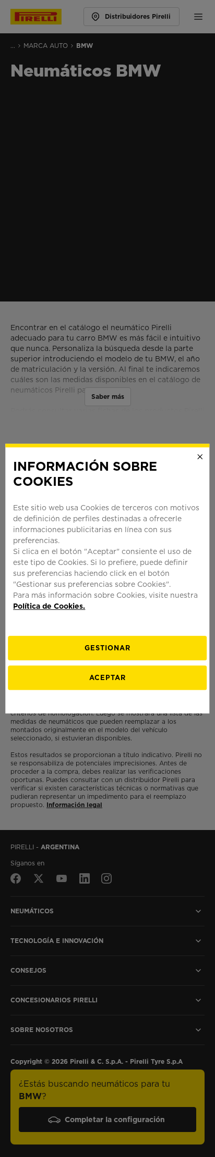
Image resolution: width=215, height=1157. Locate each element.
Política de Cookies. (49, 606)
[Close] (200, 456)
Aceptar (107, 678)
